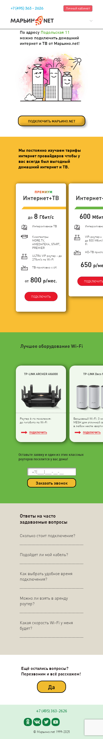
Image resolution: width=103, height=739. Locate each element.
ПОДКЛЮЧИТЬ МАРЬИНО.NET (51, 121)
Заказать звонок (52, 483)
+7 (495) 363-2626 (51, 711)
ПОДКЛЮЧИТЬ (41, 297)
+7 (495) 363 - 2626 (27, 8)
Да (51, 686)
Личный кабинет (78, 8)
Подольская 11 (55, 32)
